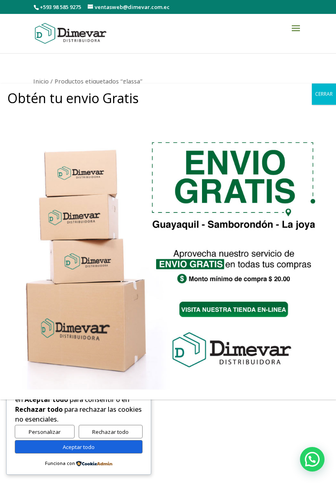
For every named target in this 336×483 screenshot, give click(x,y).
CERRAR (324, 93)
